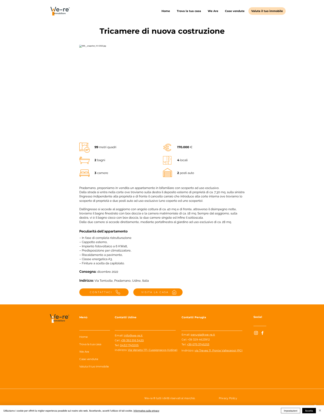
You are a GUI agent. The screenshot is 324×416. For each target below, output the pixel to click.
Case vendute (88, 359)
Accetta (309, 410)
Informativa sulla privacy (146, 410)
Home (83, 336)
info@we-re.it (133, 335)
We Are (84, 351)
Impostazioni (290, 410)
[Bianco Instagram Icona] (256, 332)
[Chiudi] (320, 410)
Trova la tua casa (90, 344)
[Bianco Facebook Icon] (262, 332)
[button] (188, 11)
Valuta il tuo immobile (94, 366)
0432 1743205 (129, 345)
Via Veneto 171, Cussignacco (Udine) (153, 350)
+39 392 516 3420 (132, 340)
